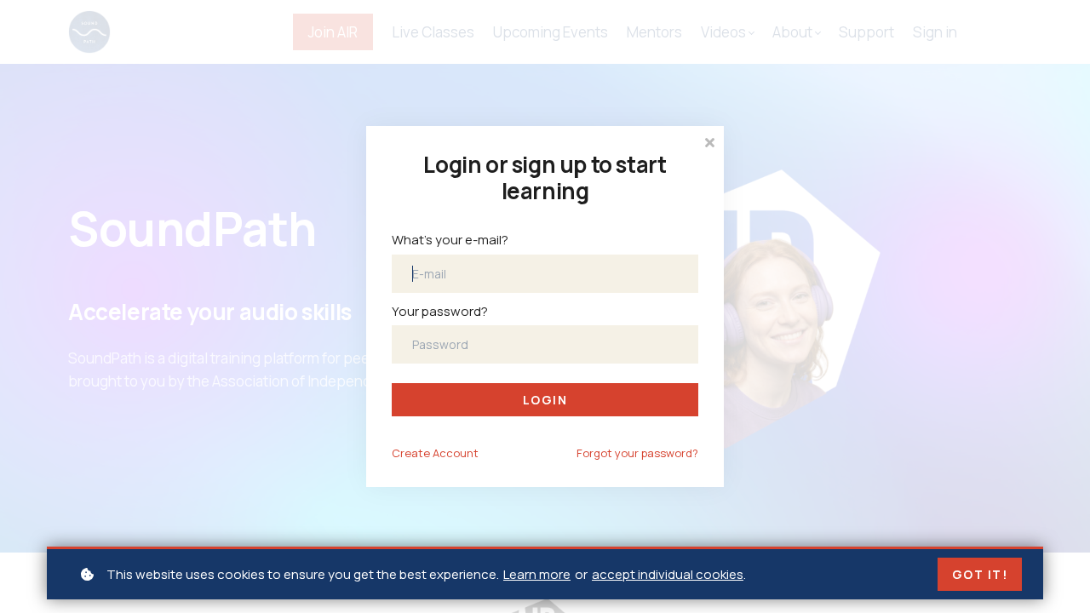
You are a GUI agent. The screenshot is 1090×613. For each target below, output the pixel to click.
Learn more (537, 574)
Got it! (980, 574)
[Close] (709, 141)
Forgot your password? (637, 453)
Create (435, 453)
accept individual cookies (667, 574)
